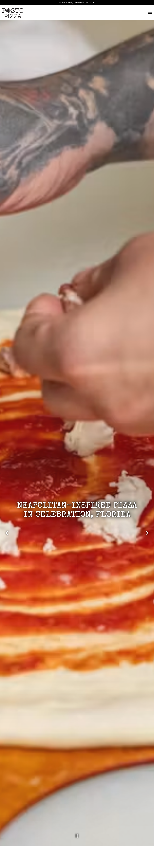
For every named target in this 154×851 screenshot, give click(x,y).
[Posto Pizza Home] (12, 13)
